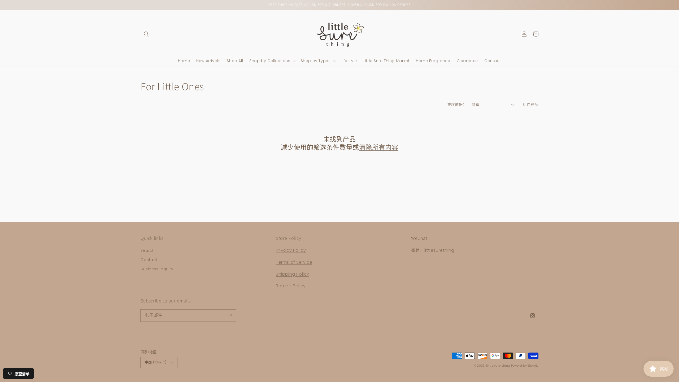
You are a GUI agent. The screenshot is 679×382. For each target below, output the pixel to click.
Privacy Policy (291, 250)
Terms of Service (294, 262)
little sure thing (498, 366)
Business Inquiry (157, 269)
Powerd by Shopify (524, 366)
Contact (149, 259)
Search (148, 250)
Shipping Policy (292, 274)
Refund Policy (291, 286)
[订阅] (230, 315)
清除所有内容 (378, 148)
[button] (146, 34)
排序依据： (457, 104)
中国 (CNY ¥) (155, 362)
